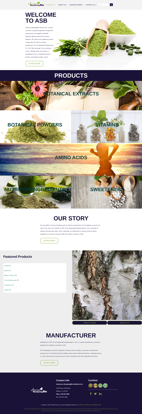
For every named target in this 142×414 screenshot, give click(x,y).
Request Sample (90, 323)
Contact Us (91, 5)
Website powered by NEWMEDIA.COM (89, 404)
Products (50, 5)
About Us (62, 5)
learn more (34, 64)
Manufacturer (76, 5)
